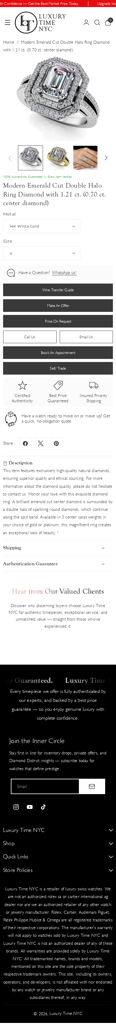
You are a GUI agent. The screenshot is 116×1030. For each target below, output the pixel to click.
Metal (9, 214)
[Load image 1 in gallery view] (30, 158)
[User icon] (86, 22)
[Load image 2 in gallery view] (58, 158)
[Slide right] (106, 158)
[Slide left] (10, 158)
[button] (7, 22)
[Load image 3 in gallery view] (85, 158)
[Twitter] (41, 443)
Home (8, 42)
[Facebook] (25, 443)
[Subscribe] (92, 786)
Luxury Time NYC (66, 1013)
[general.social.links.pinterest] (56, 443)
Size (7, 241)
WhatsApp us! (64, 272)
